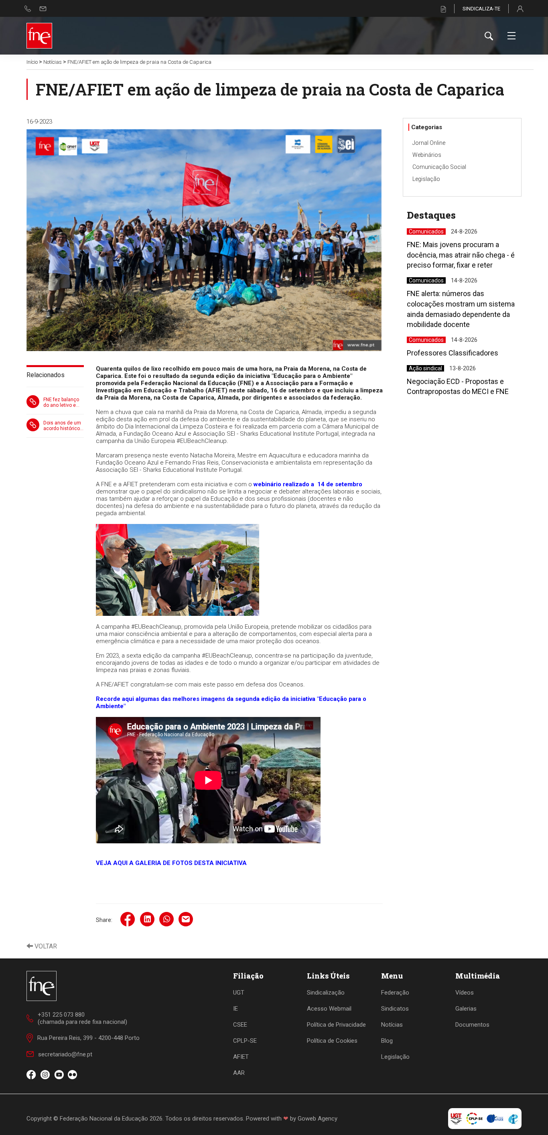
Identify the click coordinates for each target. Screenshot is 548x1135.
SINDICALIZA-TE (481, 9)
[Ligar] (27, 8)
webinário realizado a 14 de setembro (308, 484)
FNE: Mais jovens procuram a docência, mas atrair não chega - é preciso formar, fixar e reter (461, 254)
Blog (387, 1040)
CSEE (240, 1024)
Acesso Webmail (329, 1008)
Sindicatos (395, 1008)
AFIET (241, 1056)
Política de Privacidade (336, 1024)
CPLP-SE (245, 1040)
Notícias (52, 62)
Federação (395, 992)
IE (235, 1008)
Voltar (45, 946)
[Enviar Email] (43, 8)
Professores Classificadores (452, 353)
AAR (239, 1072)
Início (32, 62)
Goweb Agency (317, 1118)
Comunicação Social (439, 167)
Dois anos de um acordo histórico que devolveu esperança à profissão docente (63, 425)
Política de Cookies (332, 1040)
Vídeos (464, 992)
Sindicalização (326, 992)
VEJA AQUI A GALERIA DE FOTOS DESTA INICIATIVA (171, 863)
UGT (238, 992)
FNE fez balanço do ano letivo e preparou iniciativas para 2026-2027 (61, 402)
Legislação (426, 179)
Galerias (466, 1008)
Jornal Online (428, 143)
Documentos (472, 1024)
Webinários (426, 155)
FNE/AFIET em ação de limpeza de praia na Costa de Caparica (139, 62)
